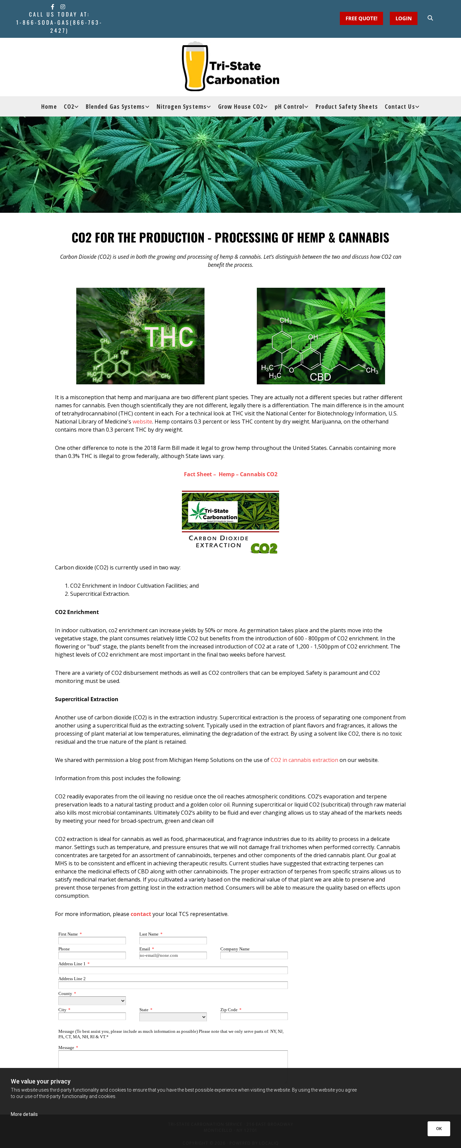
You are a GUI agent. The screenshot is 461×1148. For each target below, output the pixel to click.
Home (49, 106)
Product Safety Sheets (347, 106)
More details (24, 1114)
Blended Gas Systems (115, 106)
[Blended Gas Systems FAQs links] (148, 106)
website (142, 421)
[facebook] (53, 7)
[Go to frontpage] (230, 66)
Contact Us (400, 106)
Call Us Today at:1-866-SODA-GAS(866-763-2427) (59, 22)
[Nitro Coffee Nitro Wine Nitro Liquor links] (209, 106)
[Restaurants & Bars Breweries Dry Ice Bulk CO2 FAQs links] (77, 106)
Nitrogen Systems (182, 106)
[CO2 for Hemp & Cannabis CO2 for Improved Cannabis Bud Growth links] (266, 106)
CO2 (69, 106)
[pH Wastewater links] (307, 106)
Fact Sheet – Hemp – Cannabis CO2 (230, 474)
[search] (430, 18)
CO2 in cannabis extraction (304, 760)
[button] (403, 18)
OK (439, 1128)
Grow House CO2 (240, 106)
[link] (71, 106)
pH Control (289, 106)
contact (141, 914)
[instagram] (63, 7)
